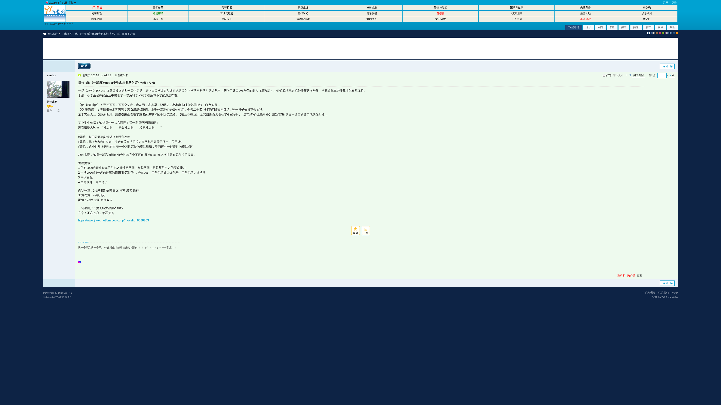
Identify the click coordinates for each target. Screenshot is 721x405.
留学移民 (158, 7)
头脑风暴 (585, 7)
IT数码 (647, 7)
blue (651, 33)
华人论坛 (53, 33)
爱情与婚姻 (440, 7)
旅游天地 (585, 13)
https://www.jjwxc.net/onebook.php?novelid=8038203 (113, 220)
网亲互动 (96, 13)
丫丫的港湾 (648, 292)
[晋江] (81, 82)
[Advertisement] (115, 48)
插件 (635, 27)
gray (654, 33)
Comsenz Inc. (64, 297)
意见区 (647, 18)
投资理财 (516, 13)
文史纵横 (440, 18)
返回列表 (668, 66)
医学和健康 (516, 7)
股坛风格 (668, 33)
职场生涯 (303, 7)
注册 (665, 2)
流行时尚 (303, 13)
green (663, 33)
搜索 (624, 27)
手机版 (677, 33)
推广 (648, 27)
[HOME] (55, 20)
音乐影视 (372, 13)
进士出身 (52, 101)
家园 (600, 27)
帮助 (672, 27)
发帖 (84, 65)
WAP (675, 292)
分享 (365, 233)
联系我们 (663, 292)
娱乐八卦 (647, 13)
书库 (612, 27)
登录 (674, 2)
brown (657, 33)
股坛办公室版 (674, 33)
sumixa (51, 75)
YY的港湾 (573, 27)
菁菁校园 (227, 7)
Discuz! (63, 292)
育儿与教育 (226, 13)
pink (660, 33)
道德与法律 (303, 18)
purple (666, 33)
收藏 (660, 27)
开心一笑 (158, 18)
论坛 (588, 27)
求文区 (68, 33)
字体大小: (618, 75)
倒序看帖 (638, 75)
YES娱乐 (372, 7)
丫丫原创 (516, 18)
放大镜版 (671, 33)
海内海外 (372, 18)
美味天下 (227, 18)
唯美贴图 (96, 18)
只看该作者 (121, 75)
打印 (609, 75)
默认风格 (648, 33)
